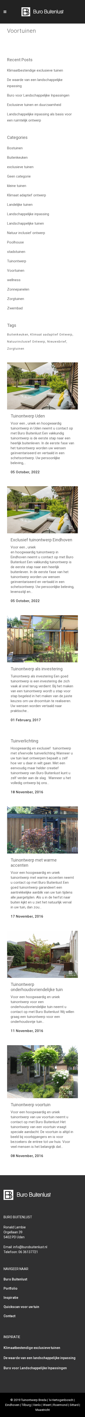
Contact (9, 1316)
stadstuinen (16, 252)
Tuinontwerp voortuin (31, 1104)
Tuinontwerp (16, 261)
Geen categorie (19, 176)
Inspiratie (11, 1298)
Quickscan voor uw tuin (21, 1307)
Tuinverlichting (24, 740)
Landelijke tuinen (20, 204)
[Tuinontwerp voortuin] (42, 1071)
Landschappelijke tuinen (25, 223)
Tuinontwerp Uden (28, 415)
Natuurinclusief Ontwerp (26, 341)
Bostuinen (15, 148)
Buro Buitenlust (15, 1279)
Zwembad (15, 308)
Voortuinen (15, 270)
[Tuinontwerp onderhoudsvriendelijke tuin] (42, 954)
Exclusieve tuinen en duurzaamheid (34, 105)
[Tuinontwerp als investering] (42, 638)
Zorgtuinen (15, 299)
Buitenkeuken (17, 157)
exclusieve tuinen (20, 167)
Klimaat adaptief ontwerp (26, 195)
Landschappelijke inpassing (28, 214)
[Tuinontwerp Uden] (42, 385)
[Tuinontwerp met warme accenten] (42, 830)
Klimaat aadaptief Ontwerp (51, 334)
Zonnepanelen (18, 289)
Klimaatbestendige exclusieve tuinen (35, 70)
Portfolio (10, 1288)
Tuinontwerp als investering (37, 668)
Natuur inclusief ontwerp (26, 233)
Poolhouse (15, 242)
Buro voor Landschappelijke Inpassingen (38, 95)
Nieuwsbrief (56, 341)
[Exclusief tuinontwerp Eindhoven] (42, 509)
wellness (14, 280)
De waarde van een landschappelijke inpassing (40, 1358)
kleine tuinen (16, 186)
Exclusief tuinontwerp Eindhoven (41, 539)
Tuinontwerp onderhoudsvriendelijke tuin (37, 987)
